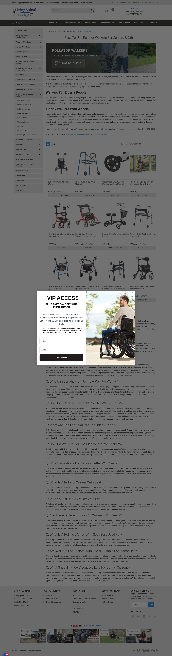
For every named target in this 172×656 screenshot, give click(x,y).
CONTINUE (61, 357)
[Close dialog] (132, 294)
